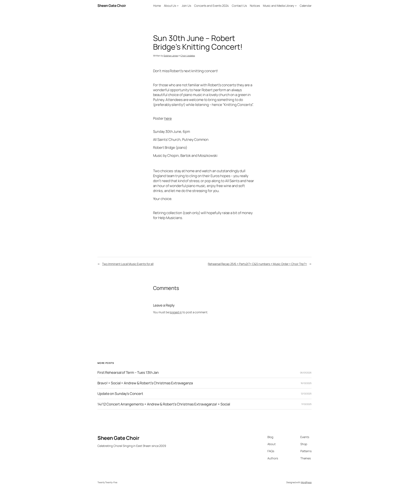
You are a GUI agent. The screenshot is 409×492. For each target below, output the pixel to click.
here (168, 118)
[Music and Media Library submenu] (296, 6)
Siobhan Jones (171, 55)
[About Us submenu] (178, 6)
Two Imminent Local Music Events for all (128, 264)
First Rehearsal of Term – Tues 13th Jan (128, 373)
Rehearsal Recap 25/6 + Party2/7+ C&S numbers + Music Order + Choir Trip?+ (257, 264)
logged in (176, 312)
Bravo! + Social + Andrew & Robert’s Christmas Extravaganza (145, 383)
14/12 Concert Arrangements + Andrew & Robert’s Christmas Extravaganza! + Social (163, 404)
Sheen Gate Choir (111, 5)
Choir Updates (188, 55)
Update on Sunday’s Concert (120, 394)
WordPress (306, 482)
